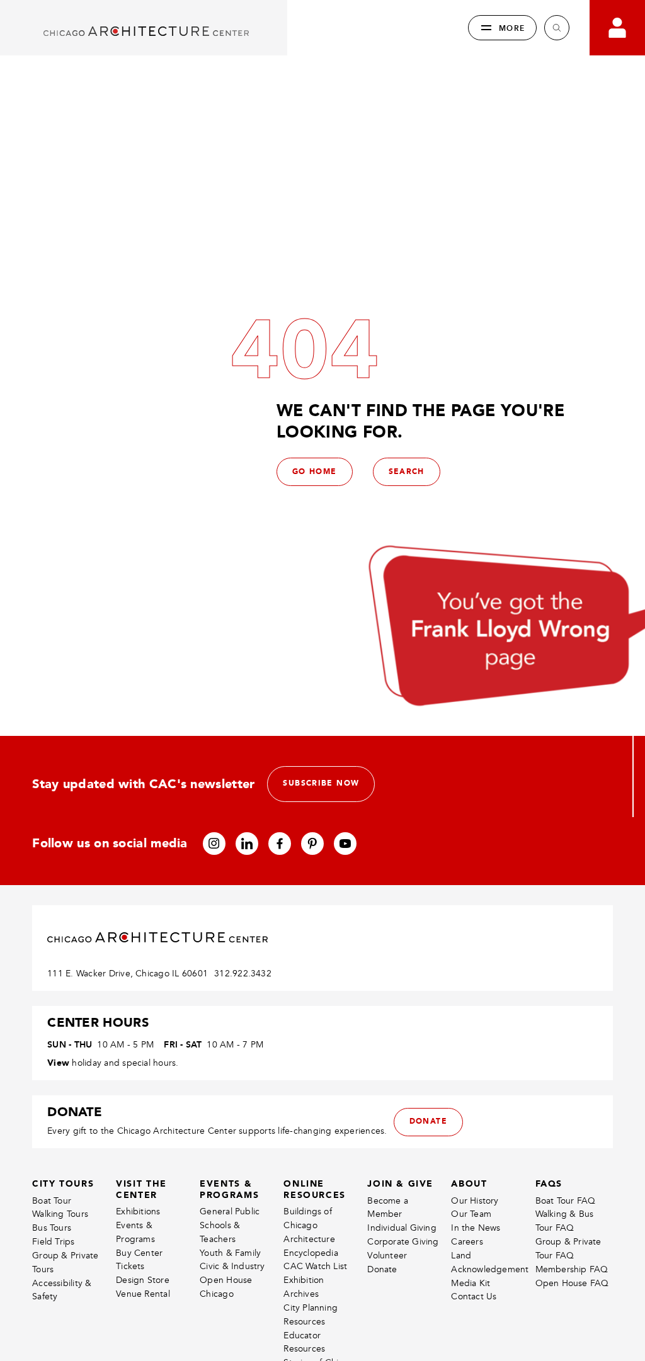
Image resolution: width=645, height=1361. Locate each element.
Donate (382, 1269)
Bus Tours (51, 1228)
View (58, 1062)
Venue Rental (143, 1294)
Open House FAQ (572, 1283)
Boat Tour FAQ (565, 1200)
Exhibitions (138, 1211)
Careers (466, 1241)
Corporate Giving (402, 1241)
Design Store (142, 1280)
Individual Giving (402, 1228)
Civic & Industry (232, 1266)
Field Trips (53, 1241)
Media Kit (470, 1283)
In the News (475, 1228)
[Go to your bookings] (617, 27)
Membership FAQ (571, 1269)
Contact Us (473, 1296)
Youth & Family (230, 1253)
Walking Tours (60, 1214)
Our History (474, 1200)
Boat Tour (51, 1200)
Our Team (471, 1214)
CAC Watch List (315, 1266)
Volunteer (387, 1255)
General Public (230, 1211)
